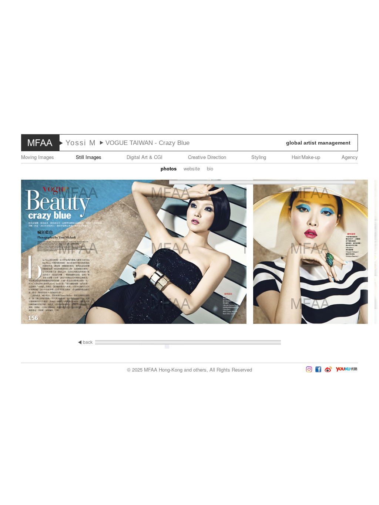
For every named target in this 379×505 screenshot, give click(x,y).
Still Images (88, 156)
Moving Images (37, 156)
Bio (210, 168)
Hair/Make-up (306, 156)
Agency (350, 156)
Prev (22, 252)
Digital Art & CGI (144, 156)
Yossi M (81, 143)
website (192, 168)
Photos (169, 168)
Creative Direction (207, 156)
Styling (258, 156)
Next (357, 252)
